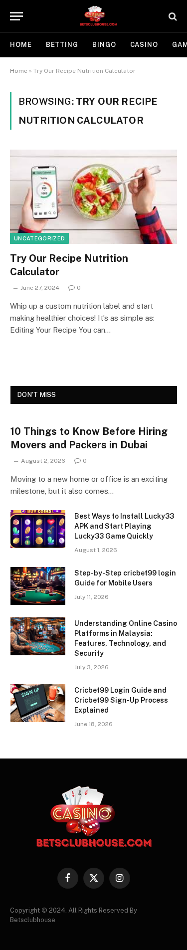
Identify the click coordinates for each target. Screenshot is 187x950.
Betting (62, 44)
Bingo (104, 44)
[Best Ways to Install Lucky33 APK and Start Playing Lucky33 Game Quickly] (37, 529)
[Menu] (16, 16)
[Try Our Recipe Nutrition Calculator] (93, 196)
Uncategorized (39, 238)
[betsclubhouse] (98, 16)
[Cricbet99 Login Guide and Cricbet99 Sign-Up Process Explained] (37, 703)
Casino (144, 44)
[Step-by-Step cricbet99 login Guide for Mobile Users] (37, 586)
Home (21, 44)
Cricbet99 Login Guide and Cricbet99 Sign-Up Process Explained (121, 700)
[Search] (172, 16)
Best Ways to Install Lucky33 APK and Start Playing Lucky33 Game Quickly (124, 526)
